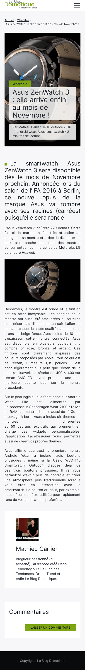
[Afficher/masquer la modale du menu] (77, 5)
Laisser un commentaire (50, 627)
